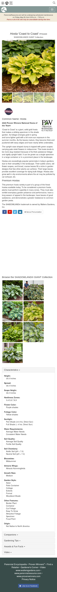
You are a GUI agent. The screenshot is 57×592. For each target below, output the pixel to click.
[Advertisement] (28, 245)
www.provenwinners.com (28, 576)
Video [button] (7, 552)
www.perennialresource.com (27, 573)
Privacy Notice (28, 579)
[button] (54, 2)
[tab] (28, 369)
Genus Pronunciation (34, 212)
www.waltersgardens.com (28, 570)
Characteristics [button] (11, 370)
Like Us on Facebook (29, 586)
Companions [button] (10, 535)
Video (43, 567)
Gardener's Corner (29, 567)
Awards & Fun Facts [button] (14, 546)
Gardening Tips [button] (11, 540)
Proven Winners (36, 564)
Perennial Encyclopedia (15, 564)
